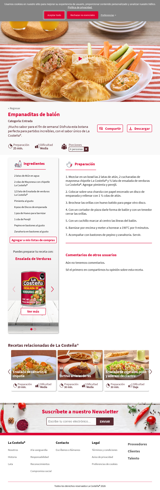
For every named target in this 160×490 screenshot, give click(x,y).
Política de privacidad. (80, 7)
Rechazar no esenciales (82, 15)
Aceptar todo (54, 15)
